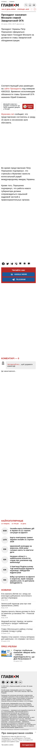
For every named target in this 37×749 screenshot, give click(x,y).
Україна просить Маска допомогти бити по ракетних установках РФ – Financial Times (18, 613)
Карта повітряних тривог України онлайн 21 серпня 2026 (22, 539)
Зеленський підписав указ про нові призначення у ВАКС (16, 605)
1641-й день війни (8, 9)
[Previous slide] (31, 9)
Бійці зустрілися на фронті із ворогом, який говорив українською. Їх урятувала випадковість (22, 580)
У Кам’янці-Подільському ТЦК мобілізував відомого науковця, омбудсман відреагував (22, 570)
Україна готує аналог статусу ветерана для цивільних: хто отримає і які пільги (17, 638)
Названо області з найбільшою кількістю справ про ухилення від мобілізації (21, 559)
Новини (6, 590)
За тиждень (5, 523)
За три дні (15, 523)
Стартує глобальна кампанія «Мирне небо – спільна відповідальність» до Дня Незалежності (24, 654)
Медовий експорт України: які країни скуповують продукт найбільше (16, 622)
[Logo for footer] (10, 677)
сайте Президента (12, 88)
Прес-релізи (9, 646)
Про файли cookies (7, 745)
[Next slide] (35, 9)
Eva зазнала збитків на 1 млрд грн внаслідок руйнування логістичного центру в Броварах (16, 596)
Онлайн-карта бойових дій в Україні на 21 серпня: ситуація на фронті (22, 531)
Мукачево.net (7, 114)
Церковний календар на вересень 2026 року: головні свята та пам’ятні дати (21, 549)
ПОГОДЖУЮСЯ (27, 745)
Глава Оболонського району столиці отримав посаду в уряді (16, 630)
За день (23, 523)
